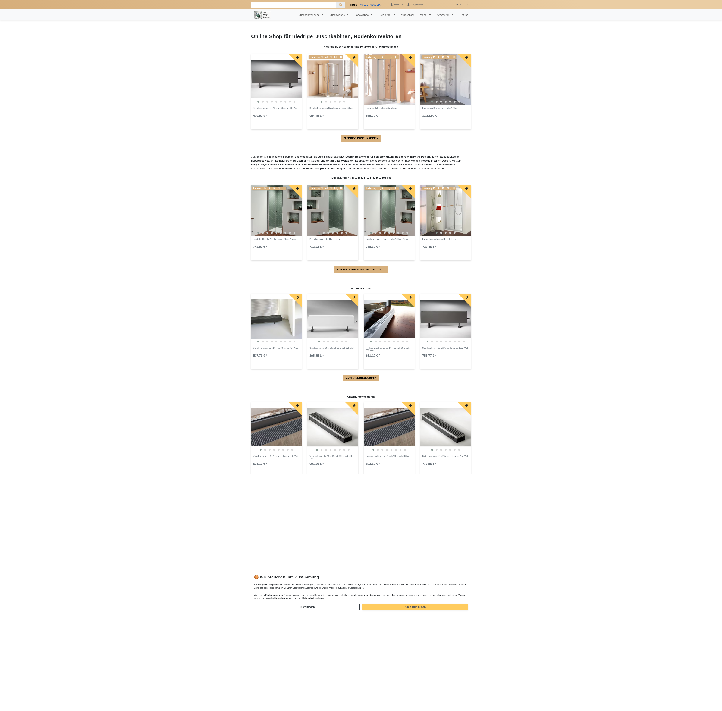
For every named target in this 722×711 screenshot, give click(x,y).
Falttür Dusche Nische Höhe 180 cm (439, 239)
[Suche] (340, 5)
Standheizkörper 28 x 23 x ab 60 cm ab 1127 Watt (445, 348)
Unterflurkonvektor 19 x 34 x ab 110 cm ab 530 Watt (330, 457)
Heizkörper (385, 14)
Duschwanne (337, 14)
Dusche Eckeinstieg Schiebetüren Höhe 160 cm (331, 108)
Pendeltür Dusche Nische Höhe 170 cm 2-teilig (274, 239)
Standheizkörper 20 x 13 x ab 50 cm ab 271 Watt (331, 348)
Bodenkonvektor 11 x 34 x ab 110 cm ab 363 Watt (388, 456)
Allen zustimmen (415, 606)
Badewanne (362, 14)
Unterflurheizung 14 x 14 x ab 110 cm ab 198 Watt (276, 456)
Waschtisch (408, 14)
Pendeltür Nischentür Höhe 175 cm (325, 239)
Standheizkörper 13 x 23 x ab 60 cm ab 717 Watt (275, 348)
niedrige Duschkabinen (361, 138)
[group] (276, 79)
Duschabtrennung (309, 14)
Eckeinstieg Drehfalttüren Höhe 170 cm (440, 108)
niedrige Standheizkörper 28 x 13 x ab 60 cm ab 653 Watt (388, 349)
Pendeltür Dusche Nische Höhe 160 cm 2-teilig (387, 239)
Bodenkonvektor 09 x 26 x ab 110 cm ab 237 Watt (445, 456)
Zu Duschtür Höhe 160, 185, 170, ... (361, 269)
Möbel (424, 14)
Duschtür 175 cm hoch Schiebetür (381, 108)
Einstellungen (307, 606)
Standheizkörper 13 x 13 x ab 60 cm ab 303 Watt (275, 108)
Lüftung (463, 14)
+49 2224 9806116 (369, 4)
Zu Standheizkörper (361, 377)
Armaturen (443, 14)
